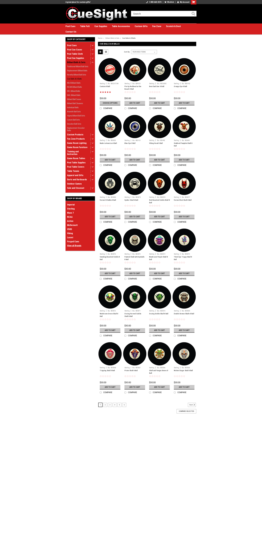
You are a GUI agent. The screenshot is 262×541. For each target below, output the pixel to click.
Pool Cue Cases (74, 49)
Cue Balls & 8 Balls (74, 79)
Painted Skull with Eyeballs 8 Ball (134, 258)
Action (70, 221)
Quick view (110, 79)
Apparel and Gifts (75, 175)
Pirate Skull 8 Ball (131, 371)
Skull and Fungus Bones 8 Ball (158, 372)
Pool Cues (70, 26)
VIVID (69, 229)
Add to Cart (134, 103)
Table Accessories (121, 26)
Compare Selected (186, 411)
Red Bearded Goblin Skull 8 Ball (159, 201)
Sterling (71, 208)
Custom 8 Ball (105, 86)
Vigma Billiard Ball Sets (76, 115)
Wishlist (170, 2)
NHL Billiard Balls (73, 95)
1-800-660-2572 (155, 2)
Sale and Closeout (75, 188)
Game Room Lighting (77, 143)
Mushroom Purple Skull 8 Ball (158, 258)
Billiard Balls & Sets (76, 62)
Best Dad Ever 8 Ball (156, 86)
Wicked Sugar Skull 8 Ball (183, 371)
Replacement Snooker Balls (76, 129)
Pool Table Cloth (75, 54)
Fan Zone (156, 26)
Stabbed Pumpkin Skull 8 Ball (183, 144)
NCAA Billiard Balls (74, 87)
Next (191, 405)
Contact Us (71, 31)
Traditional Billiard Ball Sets (77, 66)
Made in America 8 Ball (108, 143)
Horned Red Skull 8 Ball (182, 200)
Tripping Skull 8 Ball (107, 371)
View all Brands (74, 245)
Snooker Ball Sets (74, 124)
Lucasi (70, 237)
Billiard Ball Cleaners (75, 103)
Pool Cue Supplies (75, 58)
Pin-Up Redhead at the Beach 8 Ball (132, 88)
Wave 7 (70, 213)
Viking (70, 233)
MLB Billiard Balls (74, 83)
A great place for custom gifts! (78, 2)
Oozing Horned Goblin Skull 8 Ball (132, 315)
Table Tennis (73, 171)
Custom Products (75, 134)
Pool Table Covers (75, 167)
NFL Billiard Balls (73, 91)
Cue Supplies (100, 26)
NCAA (70, 217)
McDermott (72, 225)
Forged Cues (73, 241)
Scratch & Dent (173, 26)
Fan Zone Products (76, 139)
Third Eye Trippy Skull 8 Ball (183, 258)
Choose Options (110, 103)
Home (100, 38)
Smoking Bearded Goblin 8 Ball (110, 258)
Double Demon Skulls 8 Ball (184, 314)
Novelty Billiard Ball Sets (76, 74)
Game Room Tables (76, 158)
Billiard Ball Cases (74, 99)
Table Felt (85, 26)
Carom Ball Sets (73, 120)
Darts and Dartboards (77, 179)
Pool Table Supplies (76, 162)
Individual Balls (73, 107)
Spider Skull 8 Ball (131, 200)
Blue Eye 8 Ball (129, 143)
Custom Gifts (141, 26)
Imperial (71, 204)
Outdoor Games (74, 183)
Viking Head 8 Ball (156, 143)
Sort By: (127, 52)
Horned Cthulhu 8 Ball (108, 200)
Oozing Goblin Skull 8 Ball (158, 314)
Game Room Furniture (77, 147)
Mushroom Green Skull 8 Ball (109, 315)
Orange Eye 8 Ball (180, 86)
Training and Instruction (73, 152)
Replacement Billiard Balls (77, 70)
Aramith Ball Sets (74, 111)
